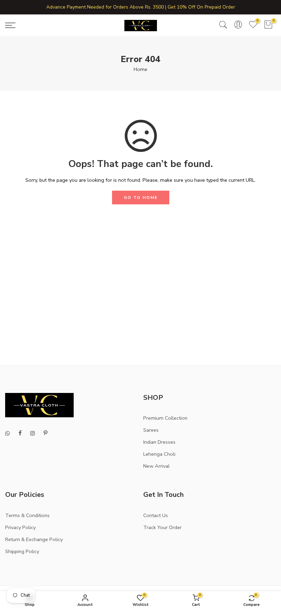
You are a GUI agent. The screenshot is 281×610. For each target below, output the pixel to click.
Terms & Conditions (27, 515)
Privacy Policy (20, 527)
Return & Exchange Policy (34, 539)
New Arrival (156, 466)
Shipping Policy (22, 551)
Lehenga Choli (159, 454)
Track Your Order (162, 527)
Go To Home (141, 197)
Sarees (151, 430)
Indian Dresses (159, 442)
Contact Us (155, 515)
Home (140, 69)
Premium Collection (165, 418)
